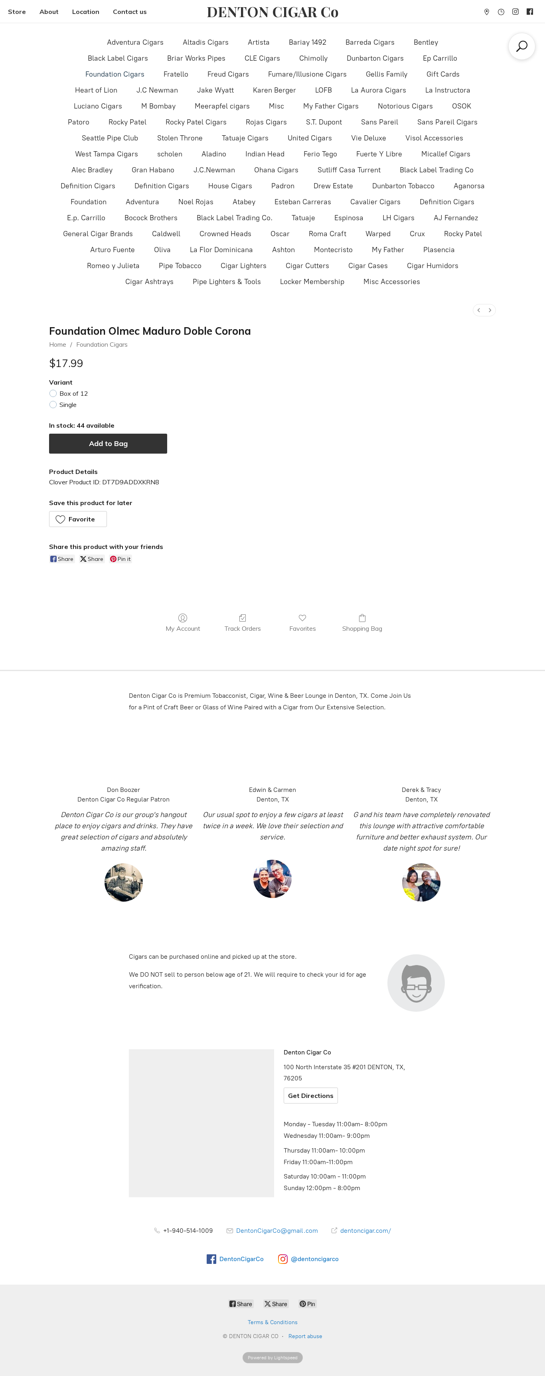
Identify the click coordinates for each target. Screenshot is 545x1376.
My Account (183, 628)
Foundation (89, 201)
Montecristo (333, 249)
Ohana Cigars (276, 170)
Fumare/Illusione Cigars (307, 74)
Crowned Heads (225, 233)
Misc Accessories (391, 281)
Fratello (176, 74)
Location (85, 12)
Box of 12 (73, 393)
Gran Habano (153, 170)
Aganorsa (469, 186)
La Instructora (447, 90)
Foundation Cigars (114, 74)
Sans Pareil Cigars (447, 122)
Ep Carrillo (440, 58)
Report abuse (305, 1336)
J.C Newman (157, 90)
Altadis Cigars (206, 42)
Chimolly (313, 58)
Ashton (283, 249)
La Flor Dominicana (221, 249)
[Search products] (522, 46)
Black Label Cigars (118, 58)
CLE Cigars (262, 58)
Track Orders (242, 628)
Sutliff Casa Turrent (349, 170)
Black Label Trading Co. (234, 217)
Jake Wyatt (215, 90)
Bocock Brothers (151, 217)
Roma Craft (327, 233)
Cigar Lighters (244, 265)
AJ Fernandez (456, 217)
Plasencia (439, 249)
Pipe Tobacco (180, 265)
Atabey (244, 201)
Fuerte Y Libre (379, 154)
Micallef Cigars (445, 154)
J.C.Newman (214, 170)
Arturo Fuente (112, 249)
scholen (169, 154)
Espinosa (348, 217)
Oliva (162, 249)
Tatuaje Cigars (245, 138)
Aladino (213, 154)
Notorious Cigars (405, 106)
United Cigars (310, 138)
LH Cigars (399, 217)
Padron (282, 186)
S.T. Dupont (324, 122)
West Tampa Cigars (106, 154)
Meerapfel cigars (222, 106)
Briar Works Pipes (196, 58)
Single (68, 405)
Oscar (280, 233)
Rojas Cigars (266, 122)
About (49, 12)
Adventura (142, 201)
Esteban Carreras (302, 201)
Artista (259, 42)
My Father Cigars (331, 106)
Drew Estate (333, 186)
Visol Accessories (434, 138)
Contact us (130, 12)
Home (57, 344)
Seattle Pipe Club (110, 138)
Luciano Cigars (98, 106)
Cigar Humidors (432, 265)
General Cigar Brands (98, 233)
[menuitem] (478, 310)
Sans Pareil (379, 122)
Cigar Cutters (307, 265)
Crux (417, 233)
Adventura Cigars (135, 42)
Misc (276, 106)
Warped (378, 233)
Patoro (78, 122)
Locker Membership (312, 281)
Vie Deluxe (368, 138)
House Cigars (230, 186)
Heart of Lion (96, 90)
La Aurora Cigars (378, 90)
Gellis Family (386, 74)
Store (17, 12)
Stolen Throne (180, 138)
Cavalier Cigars (375, 201)
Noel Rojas (195, 201)
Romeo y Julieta (113, 265)
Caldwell (166, 233)
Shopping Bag (362, 628)
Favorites (302, 628)
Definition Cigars (88, 186)
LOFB (323, 90)
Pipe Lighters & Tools (227, 281)
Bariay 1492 (307, 42)
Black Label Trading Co (437, 170)
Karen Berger (274, 90)
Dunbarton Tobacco (403, 186)
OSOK (461, 106)
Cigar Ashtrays (149, 281)
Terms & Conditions (273, 1322)
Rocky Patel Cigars (196, 122)
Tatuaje (303, 217)
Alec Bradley (92, 170)
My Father (388, 249)
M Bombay (158, 106)
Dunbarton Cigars (375, 58)
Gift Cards (443, 74)
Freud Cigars (228, 74)
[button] (78, 519)
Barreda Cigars (370, 42)
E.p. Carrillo (86, 217)
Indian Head (264, 154)
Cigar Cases (368, 265)
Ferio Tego (320, 154)
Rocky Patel (127, 122)
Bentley (426, 42)
